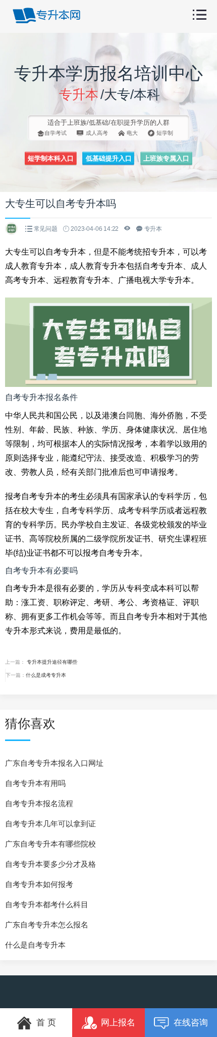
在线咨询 (191, 1022)
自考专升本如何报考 (39, 884)
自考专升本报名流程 (39, 803)
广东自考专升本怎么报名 (46, 924)
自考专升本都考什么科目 (46, 904)
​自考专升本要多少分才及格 (50, 864)
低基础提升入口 (109, 158)
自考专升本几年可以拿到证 (50, 823)
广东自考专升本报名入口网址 (54, 763)
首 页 (46, 1022)
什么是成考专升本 (46, 675)
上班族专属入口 (166, 158)
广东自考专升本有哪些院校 (50, 844)
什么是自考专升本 (35, 945)
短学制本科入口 (51, 158)
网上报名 (118, 1022)
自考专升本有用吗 (35, 783)
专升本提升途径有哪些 (51, 662)
